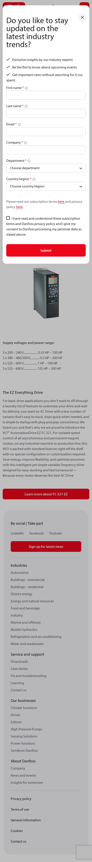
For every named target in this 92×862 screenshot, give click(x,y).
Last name (15, 106)
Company (14, 142)
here (61, 201)
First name (15, 87)
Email (11, 124)
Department (16, 160)
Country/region (18, 179)
